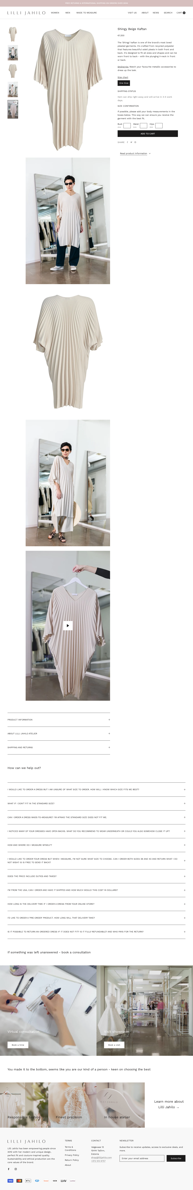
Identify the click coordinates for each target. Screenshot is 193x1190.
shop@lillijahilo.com (101, 1157)
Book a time (18, 1045)
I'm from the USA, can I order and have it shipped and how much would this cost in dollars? (63, 890)
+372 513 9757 (98, 1161)
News (156, 12)
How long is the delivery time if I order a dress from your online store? (51, 904)
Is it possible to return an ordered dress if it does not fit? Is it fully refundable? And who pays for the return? (76, 931)
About (145, 12)
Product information (20, 719)
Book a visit (114, 1045)
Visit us (132, 12)
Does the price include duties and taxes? (32, 876)
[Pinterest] (135, 142)
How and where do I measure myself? (30, 845)
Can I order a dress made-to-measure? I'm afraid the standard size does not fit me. (57, 817)
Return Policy (72, 1160)
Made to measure (86, 12)
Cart (181, 12)
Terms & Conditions (70, 1148)
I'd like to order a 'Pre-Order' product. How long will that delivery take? (51, 918)
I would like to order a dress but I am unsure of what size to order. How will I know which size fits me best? (73, 789)
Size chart (123, 77)
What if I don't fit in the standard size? (31, 803)
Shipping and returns (20, 747)
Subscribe (176, 1158)
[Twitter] (131, 142)
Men (67, 12)
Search (168, 12)
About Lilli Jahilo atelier (22, 733)
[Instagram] (16, 1169)
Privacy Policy (72, 1155)
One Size (123, 83)
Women (55, 12)
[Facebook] (127, 142)
